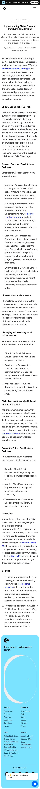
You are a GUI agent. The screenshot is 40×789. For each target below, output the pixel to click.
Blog (23, 717)
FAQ (22, 714)
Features (7, 717)
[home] (5, 8)
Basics (15, 20)
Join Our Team (26, 747)
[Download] (20, 679)
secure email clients (11, 433)
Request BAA (26, 739)
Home (6, 726)
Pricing (7, 714)
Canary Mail (16, 556)
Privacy (24, 723)
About (23, 720)
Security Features (11, 753)
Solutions (8, 723)
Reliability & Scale (11, 736)
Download (8, 711)
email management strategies (16, 68)
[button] (34, 8)
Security (24, 20)
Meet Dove (34, 2)
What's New (8, 756)
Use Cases (8, 720)
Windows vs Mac (10, 750)
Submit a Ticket (27, 736)
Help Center (25, 711)
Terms (23, 726)
